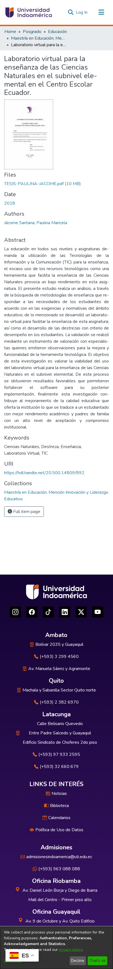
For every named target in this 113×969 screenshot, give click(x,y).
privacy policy (70, 949)
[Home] (28, 12)
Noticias (59, 793)
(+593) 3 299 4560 (59, 657)
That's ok (97, 960)
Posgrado (32, 32)
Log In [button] (82, 12)
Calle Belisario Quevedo (60, 724)
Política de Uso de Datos (59, 830)
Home (10, 32)
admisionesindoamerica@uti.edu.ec (59, 857)
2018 (9, 203)
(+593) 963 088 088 (59, 869)
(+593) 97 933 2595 (59, 754)
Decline (77, 960)
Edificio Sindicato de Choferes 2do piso (60, 742)
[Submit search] (70, 12)
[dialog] (56, 948)
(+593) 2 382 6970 (59, 702)
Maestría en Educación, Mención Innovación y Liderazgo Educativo (38, 38)
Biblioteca (59, 806)
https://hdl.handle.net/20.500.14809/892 (44, 473)
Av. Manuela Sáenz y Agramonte (59, 669)
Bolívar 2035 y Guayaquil (59, 644)
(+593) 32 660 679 (59, 767)
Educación (57, 32)
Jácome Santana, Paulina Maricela (35, 223)
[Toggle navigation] (101, 12)
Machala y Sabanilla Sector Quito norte (59, 690)
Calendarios (59, 818)
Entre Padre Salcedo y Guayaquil (60, 733)
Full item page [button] (26, 512)
